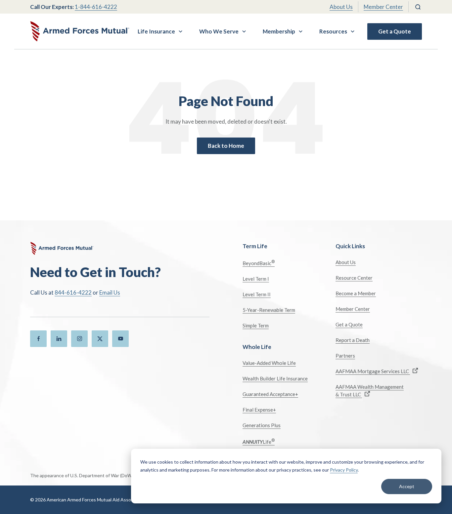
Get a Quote (394, 31)
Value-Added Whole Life (269, 363)
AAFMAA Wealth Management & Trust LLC (370, 390)
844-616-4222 (73, 292)
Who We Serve (219, 31)
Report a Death (353, 340)
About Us (341, 6)
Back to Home (226, 145)
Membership (279, 31)
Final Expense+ (259, 410)
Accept (406, 486)
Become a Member (356, 293)
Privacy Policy (344, 470)
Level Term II (257, 294)
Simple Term (256, 325)
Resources (333, 31)
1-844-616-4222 (96, 6)
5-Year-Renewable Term (269, 310)
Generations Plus (262, 425)
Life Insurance (156, 31)
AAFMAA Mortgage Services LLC (373, 371)
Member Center (383, 6)
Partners (345, 356)
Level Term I (256, 279)
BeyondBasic (259, 262)
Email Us (109, 292)
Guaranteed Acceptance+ (270, 394)
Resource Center (354, 278)
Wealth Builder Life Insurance (275, 378)
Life (259, 441)
